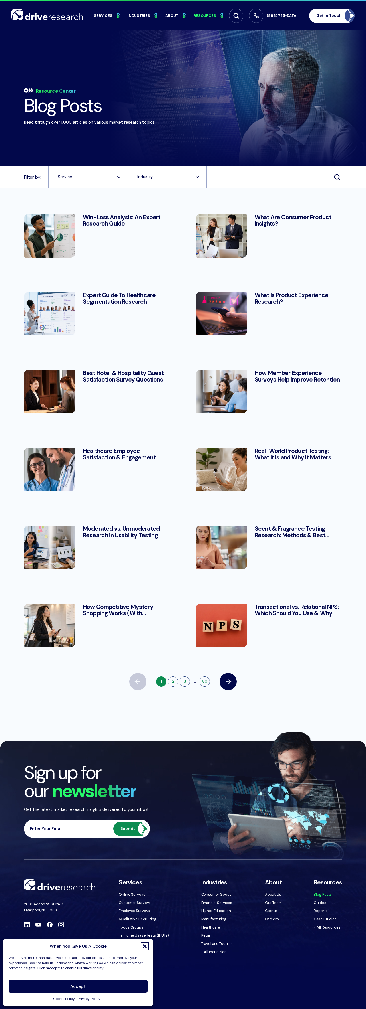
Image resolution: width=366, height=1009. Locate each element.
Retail (206, 935)
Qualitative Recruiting (137, 919)
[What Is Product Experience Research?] (269, 313)
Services (103, 15)
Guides (320, 902)
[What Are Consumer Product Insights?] (269, 236)
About (171, 15)
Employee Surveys (134, 910)
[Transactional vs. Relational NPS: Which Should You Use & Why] (269, 625)
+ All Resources (327, 927)
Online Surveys (132, 894)
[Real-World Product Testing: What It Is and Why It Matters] (269, 469)
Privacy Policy (89, 998)
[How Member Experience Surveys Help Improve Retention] (269, 391)
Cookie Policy (64, 998)
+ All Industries (213, 951)
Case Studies (325, 919)
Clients (271, 910)
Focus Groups (131, 927)
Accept (78, 986)
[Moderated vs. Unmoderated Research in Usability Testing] (97, 547)
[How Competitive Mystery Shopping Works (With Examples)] (97, 625)
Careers (272, 919)
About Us (273, 894)
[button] (145, 946)
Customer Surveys (135, 902)
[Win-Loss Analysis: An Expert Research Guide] (97, 236)
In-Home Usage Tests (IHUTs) (144, 935)
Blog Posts (323, 894)
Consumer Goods (216, 894)
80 (205, 681)
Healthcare (210, 927)
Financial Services (216, 902)
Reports (320, 910)
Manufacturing (213, 919)
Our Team (273, 902)
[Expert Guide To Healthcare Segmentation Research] (97, 313)
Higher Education (216, 910)
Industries (139, 15)
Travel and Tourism (217, 943)
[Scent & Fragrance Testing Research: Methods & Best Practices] (269, 547)
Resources (205, 15)
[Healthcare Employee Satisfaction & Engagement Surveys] (97, 469)
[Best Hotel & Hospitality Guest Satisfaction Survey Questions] (97, 391)
